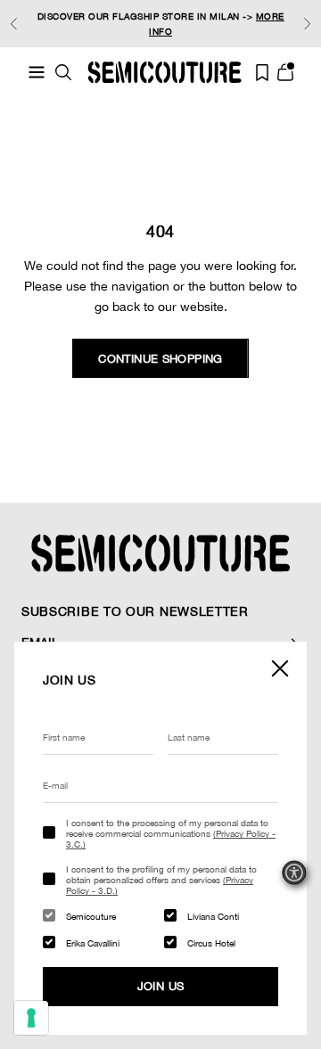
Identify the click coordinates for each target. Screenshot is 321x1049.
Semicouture (91, 916)
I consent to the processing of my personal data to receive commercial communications (171, 833)
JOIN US (161, 986)
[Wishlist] (262, 72)
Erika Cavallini (92, 943)
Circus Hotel (211, 943)
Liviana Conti (213, 916)
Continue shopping (160, 358)
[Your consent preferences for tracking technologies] (31, 1018)
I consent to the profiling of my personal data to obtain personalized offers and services (161, 880)
